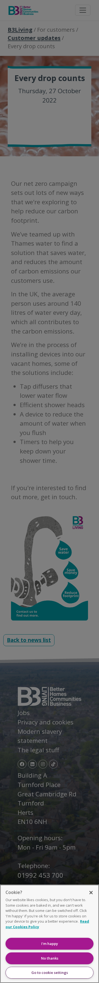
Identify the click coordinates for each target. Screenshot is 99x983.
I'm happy (49, 943)
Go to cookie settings (49, 972)
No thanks (49, 958)
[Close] (91, 893)
